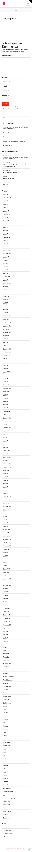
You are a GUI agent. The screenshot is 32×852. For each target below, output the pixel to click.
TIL (4, 794)
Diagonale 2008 (7, 696)
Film (4, 716)
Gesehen (5, 739)
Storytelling (6, 785)
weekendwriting (7, 811)
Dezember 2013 (7, 348)
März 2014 (5, 342)
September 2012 (7, 388)
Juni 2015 (5, 302)
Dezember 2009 (7, 496)
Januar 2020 (6, 204)
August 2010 (6, 470)
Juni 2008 (5, 555)
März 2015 (5, 312)
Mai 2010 (5, 480)
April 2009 (5, 523)
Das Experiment (7, 686)
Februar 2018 (6, 214)
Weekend (5, 808)
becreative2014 (7, 660)
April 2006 (5, 641)
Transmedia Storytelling (9, 798)
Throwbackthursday (8, 791)
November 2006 (7, 618)
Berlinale (5, 673)
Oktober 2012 (6, 385)
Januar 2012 (6, 414)
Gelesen (5, 735)
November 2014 (7, 325)
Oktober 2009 (6, 503)
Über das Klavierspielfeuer (10, 132)
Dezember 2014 (7, 322)
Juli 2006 (5, 631)
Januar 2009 (6, 532)
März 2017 (5, 233)
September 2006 (7, 624)
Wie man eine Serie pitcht (10, 172)
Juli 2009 (5, 513)
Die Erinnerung (7, 702)
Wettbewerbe (6, 817)
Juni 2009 (5, 516)
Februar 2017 (6, 237)
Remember (6, 778)
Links (4, 758)
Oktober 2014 (6, 329)
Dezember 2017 (7, 217)
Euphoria (5, 712)
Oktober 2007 (6, 582)
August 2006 (6, 628)
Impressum (18, 847)
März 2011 (5, 447)
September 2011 (7, 427)
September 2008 (7, 546)
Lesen (4, 755)
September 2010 (7, 467)
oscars (4, 771)
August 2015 (6, 296)
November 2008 (7, 539)
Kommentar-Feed (8, 833)
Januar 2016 (6, 279)
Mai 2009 (5, 519)
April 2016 (5, 270)
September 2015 (7, 293)
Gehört (5, 732)
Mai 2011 (5, 440)
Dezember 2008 (7, 536)
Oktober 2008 (6, 542)
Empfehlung (6, 709)
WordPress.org (8, 836)
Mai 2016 (5, 266)
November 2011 (7, 421)
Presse (12, 847)
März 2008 (5, 565)
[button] (28, 3)
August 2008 (6, 549)
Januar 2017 (6, 240)
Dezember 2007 (7, 575)
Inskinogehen (6, 745)
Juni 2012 (5, 398)
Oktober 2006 (6, 621)
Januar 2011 (6, 454)
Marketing (5, 765)
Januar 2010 (6, 493)
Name (5, 77)
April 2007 (5, 601)
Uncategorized (6, 801)
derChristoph (7, 162)
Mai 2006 (5, 637)
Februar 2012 (6, 411)
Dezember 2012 (7, 378)
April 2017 (5, 230)
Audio (4, 650)
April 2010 (5, 483)
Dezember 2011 (7, 417)
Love (4, 762)
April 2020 (5, 201)
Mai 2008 (5, 559)
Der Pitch (5, 689)
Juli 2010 (5, 473)
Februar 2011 (6, 450)
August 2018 (6, 210)
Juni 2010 (5, 477)
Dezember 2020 (7, 197)
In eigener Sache (7, 145)
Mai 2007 (5, 598)
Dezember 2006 (7, 615)
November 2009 (7, 500)
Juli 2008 (5, 552)
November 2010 (7, 460)
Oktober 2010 (6, 463)
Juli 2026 (5, 194)
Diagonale (5, 693)
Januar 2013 (6, 375)
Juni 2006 (5, 634)
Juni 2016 (5, 263)
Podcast (5, 775)
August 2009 (6, 509)
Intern (4, 748)
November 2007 (7, 578)
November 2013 (7, 352)
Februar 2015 (6, 316)
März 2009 (5, 526)
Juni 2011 (5, 437)
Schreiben (5, 781)
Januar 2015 (6, 319)
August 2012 (6, 391)
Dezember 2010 (7, 457)
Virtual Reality (6, 804)
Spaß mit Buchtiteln (8, 178)
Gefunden (5, 729)
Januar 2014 (6, 345)
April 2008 (5, 562)
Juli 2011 (5, 434)
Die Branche (6, 699)
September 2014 (7, 332)
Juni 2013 (5, 358)
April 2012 (5, 404)
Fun (4, 722)
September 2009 (7, 506)
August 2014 (6, 335)
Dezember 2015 (7, 283)
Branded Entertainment (9, 676)
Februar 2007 (6, 608)
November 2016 (7, 247)
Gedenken (5, 725)
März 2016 (5, 273)
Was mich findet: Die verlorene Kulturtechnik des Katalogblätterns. (15, 127)
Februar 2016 (6, 276)
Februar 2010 (6, 490)
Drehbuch (5, 706)
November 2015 (7, 286)
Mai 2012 (5, 401)
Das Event (5, 683)
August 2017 (6, 220)
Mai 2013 (5, 362)
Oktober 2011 (6, 424)
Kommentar (7, 55)
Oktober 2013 (6, 355)
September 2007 (7, 585)
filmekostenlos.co (8, 182)
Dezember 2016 (7, 243)
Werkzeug (5, 814)
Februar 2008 (6, 568)
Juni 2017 (5, 224)
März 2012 (5, 408)
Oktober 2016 (6, 250)
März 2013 (5, 368)
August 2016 (6, 256)
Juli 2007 (5, 592)
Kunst (4, 752)
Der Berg (5, 137)
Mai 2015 (5, 306)
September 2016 (7, 253)
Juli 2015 (5, 299)
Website (5, 95)
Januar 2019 (6, 207)
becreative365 (6, 666)
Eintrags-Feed (7, 830)
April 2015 (5, 309)
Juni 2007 (5, 595)
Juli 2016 (5, 260)
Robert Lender (7, 155)
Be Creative (6, 656)
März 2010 (5, 486)
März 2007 (5, 605)
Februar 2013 (6, 371)
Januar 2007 (6, 611)
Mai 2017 (5, 227)
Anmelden (6, 827)
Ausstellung (6, 653)
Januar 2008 (6, 572)
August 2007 (6, 588)
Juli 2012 (5, 394)
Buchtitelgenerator (8, 679)
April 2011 (5, 444)
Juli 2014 (5, 339)
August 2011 (6, 431)
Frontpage (5, 719)
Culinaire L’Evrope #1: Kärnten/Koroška (14, 141)
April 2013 (5, 365)
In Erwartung (6, 742)
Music (4, 768)
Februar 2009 (6, 529)
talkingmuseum (7, 788)
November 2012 (7, 381)
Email (5, 86)
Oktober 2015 (6, 289)
